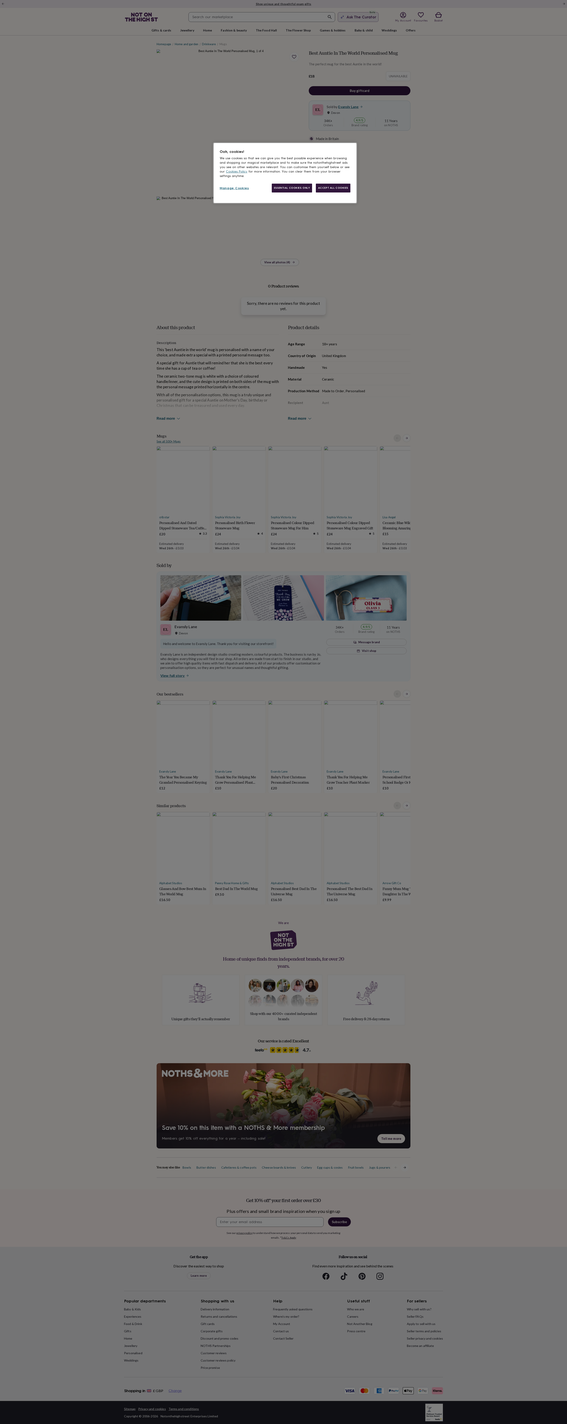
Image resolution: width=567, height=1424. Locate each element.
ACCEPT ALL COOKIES (333, 187)
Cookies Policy (236, 171)
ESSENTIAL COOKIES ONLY (292, 187)
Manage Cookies (234, 188)
